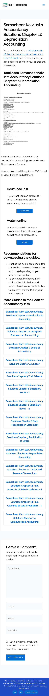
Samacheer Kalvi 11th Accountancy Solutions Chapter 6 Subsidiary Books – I (24, 389)
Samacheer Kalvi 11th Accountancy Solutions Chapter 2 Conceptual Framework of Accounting (24, 332)
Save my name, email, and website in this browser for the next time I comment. (22, 645)
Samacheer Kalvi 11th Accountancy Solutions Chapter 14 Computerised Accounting (24, 518)
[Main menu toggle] (43, 5)
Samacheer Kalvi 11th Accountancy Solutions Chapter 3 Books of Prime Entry (24, 348)
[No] (46, 687)
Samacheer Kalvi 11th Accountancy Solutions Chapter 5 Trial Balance (24, 374)
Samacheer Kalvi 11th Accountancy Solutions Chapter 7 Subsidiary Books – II (24, 405)
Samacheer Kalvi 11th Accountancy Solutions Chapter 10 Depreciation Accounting (24, 453)
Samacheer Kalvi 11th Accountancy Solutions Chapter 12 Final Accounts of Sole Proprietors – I (24, 486)
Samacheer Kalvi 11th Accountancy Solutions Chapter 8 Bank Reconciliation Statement (24, 421)
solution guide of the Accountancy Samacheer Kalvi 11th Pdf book (23, 54)
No (21, 692)
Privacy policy (31, 692)
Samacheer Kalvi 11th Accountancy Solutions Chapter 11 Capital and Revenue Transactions (24, 470)
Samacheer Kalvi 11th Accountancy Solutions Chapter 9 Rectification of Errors (24, 437)
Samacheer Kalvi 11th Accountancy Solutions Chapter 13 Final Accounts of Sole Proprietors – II (24, 502)
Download (24, 211)
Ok (15, 692)
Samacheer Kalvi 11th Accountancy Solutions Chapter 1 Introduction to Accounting (24, 315)
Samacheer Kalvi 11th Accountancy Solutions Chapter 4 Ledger (24, 362)
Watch (24, 242)
